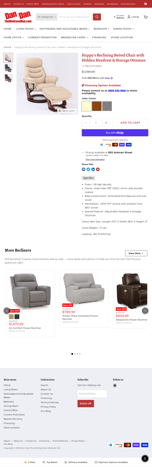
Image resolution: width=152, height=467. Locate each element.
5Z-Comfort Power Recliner (25, 328)
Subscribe (99, 4)
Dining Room (122, 28)
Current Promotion (42, 37)
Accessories (112, 4)
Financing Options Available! (102, 85)
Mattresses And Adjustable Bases (64, 28)
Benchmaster (93, 66)
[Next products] (145, 310)
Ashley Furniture (17, 331)
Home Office (33, 4)
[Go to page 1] (72, 354)
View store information (95, 159)
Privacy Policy (48, 406)
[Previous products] (7, 310)
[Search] (97, 17)
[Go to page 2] (74, 354)
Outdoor (87, 4)
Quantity (86, 116)
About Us (46, 389)
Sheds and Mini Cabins (53, 4)
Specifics (88, 177)
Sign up (86, 403)
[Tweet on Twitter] (88, 169)
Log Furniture (73, 4)
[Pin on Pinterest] (98, 169)
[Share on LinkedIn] (93, 169)
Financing (99, 37)
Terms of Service (50, 402)
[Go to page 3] (77, 354)
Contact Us (18, 4)
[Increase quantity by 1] (106, 123)
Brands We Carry (74, 37)
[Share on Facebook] (83, 169)
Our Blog (46, 411)
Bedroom (101, 28)
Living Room (25, 28)
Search (7, 4)
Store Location (122, 37)
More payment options (115, 140)
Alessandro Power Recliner (131, 319)
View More (135, 253)
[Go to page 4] (79, 354)
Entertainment (128, 4)
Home (7, 28)
